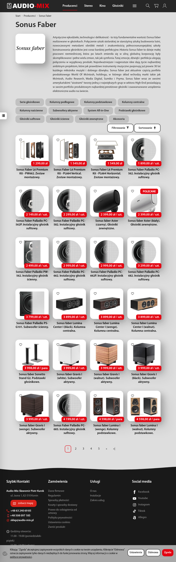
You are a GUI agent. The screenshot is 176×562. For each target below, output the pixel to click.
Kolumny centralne (133, 102)
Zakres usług (97, 500)
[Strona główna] (29, 5)
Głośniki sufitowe (30, 119)
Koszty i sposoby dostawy (62, 505)
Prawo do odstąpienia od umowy (62, 511)
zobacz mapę (25, 503)
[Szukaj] (148, 5)
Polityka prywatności (60, 517)
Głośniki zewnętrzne (91, 119)
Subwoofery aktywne (65, 110)
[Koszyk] (156, 5)
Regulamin (54, 495)
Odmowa (153, 552)
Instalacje (95, 495)
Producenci (70, 6)
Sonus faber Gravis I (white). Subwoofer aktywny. (69, 378)
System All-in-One (98, 110)
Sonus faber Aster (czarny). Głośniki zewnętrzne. (106, 224)
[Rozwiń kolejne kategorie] (134, 6)
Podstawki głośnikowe (132, 110)
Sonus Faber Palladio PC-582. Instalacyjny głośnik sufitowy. (69, 224)
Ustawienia (136, 552)
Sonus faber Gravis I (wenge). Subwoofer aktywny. (32, 429)
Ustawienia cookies (59, 522)
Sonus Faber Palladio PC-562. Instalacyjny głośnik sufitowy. (144, 173)
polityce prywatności (21, 557)
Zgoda (167, 552)
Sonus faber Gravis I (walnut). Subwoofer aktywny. (107, 378)
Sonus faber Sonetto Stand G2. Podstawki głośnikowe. (32, 378)
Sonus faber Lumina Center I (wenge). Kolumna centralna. (106, 327)
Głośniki (117, 6)
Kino (103, 6)
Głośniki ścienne (59, 119)
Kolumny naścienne (31, 110)
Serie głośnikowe (30, 102)
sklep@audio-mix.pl (22, 520)
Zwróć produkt (56, 527)
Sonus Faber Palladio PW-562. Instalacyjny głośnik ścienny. (32, 276)
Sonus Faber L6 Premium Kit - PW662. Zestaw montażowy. (32, 173)
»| (114, 448)
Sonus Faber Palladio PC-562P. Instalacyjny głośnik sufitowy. (32, 224)
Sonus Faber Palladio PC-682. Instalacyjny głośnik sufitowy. (144, 276)
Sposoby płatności (58, 500)
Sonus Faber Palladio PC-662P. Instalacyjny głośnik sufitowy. (106, 276)
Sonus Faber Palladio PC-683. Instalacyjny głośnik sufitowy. (69, 429)
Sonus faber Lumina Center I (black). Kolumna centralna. (69, 327)
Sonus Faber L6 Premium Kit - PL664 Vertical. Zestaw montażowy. (69, 173)
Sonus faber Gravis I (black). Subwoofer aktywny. (144, 378)
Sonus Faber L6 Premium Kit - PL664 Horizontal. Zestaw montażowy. (107, 173)
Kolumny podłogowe (62, 102)
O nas (93, 491)
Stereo (88, 6)
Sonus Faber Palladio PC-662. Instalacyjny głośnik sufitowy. (69, 276)
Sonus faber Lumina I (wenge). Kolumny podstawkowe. (106, 429)
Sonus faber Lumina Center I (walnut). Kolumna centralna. (144, 327)
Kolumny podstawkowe (98, 102)
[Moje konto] (164, 5)
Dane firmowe (56, 491)
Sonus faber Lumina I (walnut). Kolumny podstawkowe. (144, 429)
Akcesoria (119, 119)
